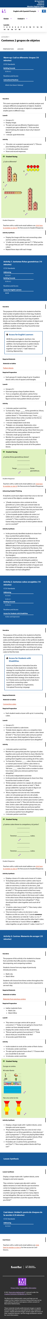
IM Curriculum (39, 1)
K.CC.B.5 (7, 275)
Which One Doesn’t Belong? (14, 85)
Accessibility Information (28, 1288)
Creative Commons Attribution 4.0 (15, 1294)
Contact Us (40, 4)
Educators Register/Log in (35, 6)
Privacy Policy (15, 1288)
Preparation (8, 49)
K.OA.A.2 (8, 71)
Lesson (20, 49)
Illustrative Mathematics (17, 1292)
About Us (41, 3)
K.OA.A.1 (8, 599)
